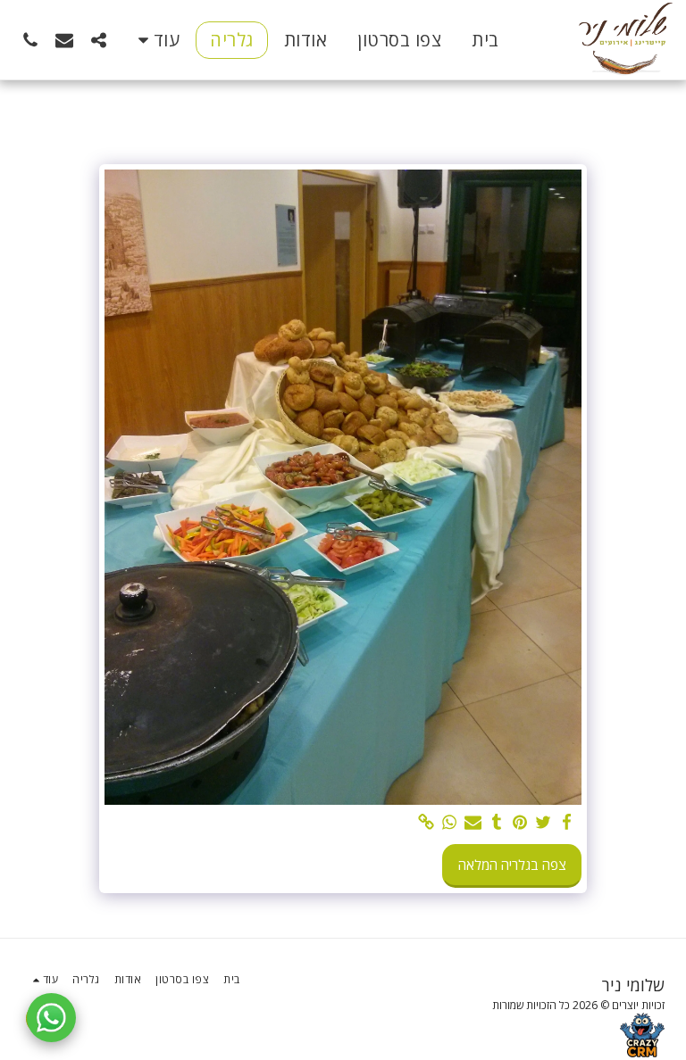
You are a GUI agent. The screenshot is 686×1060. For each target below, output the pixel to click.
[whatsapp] (449, 822)
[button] (98, 39)
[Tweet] (543, 822)
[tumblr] (496, 822)
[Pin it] (520, 822)
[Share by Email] (472, 822)
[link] (426, 822)
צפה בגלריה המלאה (512, 865)
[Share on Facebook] (566, 822)
